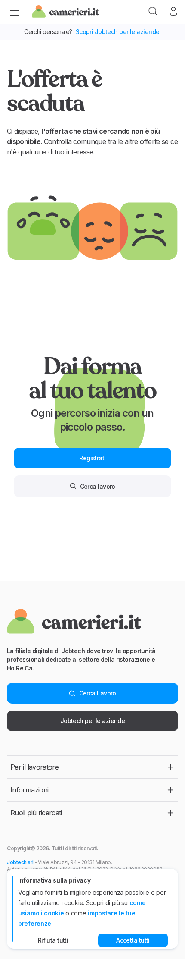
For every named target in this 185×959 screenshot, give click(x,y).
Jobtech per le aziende (92, 720)
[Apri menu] (14, 12)
